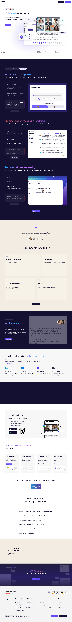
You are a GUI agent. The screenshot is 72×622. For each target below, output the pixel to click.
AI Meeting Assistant (11, 1)
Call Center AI (19, 1)
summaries (33, 124)
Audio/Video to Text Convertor (20, 610)
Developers (26, 1)
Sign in (55, 1)
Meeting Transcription (18, 604)
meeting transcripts (24, 124)
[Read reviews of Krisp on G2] (36, 488)
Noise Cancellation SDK (40, 602)
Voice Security (28, 608)
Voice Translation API (40, 604)
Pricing (38, 1)
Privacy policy (60, 604)
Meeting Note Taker (18, 605)
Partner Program (50, 608)
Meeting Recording (18, 607)
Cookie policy (60, 607)
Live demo (49, 605)
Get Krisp (67, 1)
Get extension (9, 464)
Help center (49, 607)
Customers (33, 1)
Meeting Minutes (18, 608)
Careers (49, 602)
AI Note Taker (9, 124)
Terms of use (60, 602)
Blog (48, 604)
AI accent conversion (11, 104)
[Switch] (44, 98)
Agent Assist (28, 607)
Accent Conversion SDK (41, 605)
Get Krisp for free (36, 211)
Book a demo (61, 1)
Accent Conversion (18, 602)
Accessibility (60, 605)
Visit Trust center (8, 363)
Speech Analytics (29, 605)
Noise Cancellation (29, 604)
